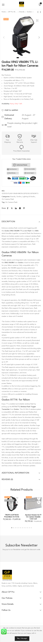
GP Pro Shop (12, 12)
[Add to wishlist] (16, 498)
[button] (11, 527)
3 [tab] (22, 57)
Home (4, 12)
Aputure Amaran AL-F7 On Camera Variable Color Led (32, 517)
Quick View (16, 502)
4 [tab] (24, 57)
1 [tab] (18, 57)
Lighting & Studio (28, 196)
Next (39, 37)
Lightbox (37, 20)
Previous (4, 37)
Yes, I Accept (22, 638)
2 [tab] (20, 57)
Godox (29, 12)
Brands (21, 12)
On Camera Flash (8, 199)
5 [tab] (25, 57)
